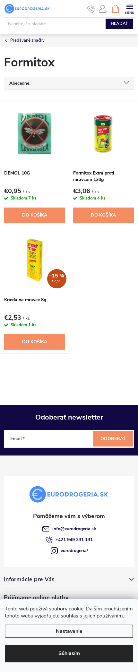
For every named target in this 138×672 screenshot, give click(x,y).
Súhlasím (69, 653)
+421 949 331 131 (74, 540)
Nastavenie (69, 631)
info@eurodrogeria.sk (74, 529)
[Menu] (129, 8)
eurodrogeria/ (74, 551)
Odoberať (113, 439)
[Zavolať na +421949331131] (91, 9)
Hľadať (119, 24)
